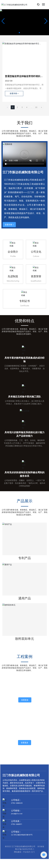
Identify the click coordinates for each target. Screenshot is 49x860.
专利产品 (24, 558)
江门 (33, 852)
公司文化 (36, 251)
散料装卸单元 (24, 638)
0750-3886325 (16, 803)
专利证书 (24, 301)
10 (36, 107)
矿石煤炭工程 (24, 733)
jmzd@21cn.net (16, 814)
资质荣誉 (36, 276)
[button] (19, 32)
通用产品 (24, 598)
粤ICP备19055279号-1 (24, 849)
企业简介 (13, 251)
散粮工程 (24, 691)
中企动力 (26, 852)
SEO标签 (40, 846)
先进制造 (13, 276)
